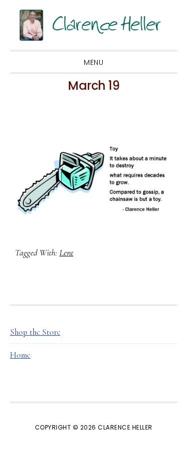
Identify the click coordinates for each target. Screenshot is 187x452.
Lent (66, 252)
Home (20, 355)
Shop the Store (35, 332)
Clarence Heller (93, 25)
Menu (93, 62)
